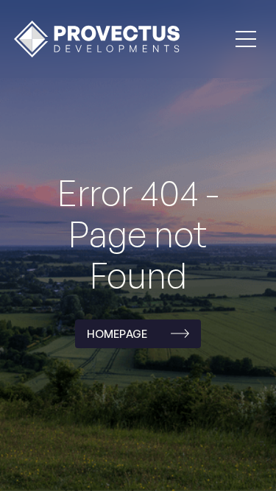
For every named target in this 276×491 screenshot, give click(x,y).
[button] (245, 39)
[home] (93, 39)
